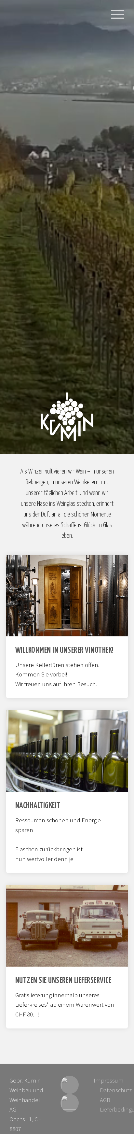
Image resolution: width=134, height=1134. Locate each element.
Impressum (109, 1080)
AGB (105, 1100)
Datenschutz (116, 1090)
